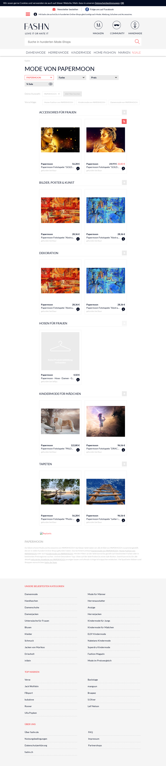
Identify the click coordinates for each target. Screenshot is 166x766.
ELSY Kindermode (97, 634)
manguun (92, 686)
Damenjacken (31, 614)
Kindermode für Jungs (99, 620)
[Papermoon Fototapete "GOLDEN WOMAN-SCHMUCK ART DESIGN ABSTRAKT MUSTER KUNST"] (78, 169)
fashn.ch (29, 752)
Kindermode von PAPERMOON (91, 102)
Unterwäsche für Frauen (37, 620)
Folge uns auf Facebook (102, 9)
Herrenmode (58, 52)
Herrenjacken (94, 614)
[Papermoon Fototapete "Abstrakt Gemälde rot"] (78, 239)
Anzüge (91, 607)
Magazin (98, 33)
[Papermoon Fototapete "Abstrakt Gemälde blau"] (123, 239)
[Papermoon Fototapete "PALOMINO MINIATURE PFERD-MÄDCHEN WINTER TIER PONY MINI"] (78, 450)
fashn (27, 60)
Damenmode (36, 52)
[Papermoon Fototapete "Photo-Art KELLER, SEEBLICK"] (78, 520)
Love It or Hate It (36, 33)
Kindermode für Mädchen (101, 627)
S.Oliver (92, 699)
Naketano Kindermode (99, 640)
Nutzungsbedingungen (36, 738)
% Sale (29, 84)
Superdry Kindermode (99, 647)
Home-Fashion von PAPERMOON (58, 102)
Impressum (93, 738)
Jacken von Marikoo (35, 647)
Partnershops (95, 745)
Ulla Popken (31, 712)
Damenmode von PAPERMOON (124, 102)
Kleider (28, 634)
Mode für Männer (97, 594)
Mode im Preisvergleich (100, 660)
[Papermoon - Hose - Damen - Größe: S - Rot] (78, 380)
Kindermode (81, 52)
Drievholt (29, 653)
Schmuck (29, 640)
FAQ (90, 732)
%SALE (136, 52)
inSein (28, 660)
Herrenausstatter (96, 600)
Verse (27, 679)
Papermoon (47, 163)
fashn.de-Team (51, 562)
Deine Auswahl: (33, 93)
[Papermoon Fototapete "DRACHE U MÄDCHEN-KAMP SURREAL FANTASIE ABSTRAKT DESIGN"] (123, 450)
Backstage (93, 679)
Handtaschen (31, 600)
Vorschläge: (30, 102)
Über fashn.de (32, 732)
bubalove (29, 699)
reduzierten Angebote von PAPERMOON (48, 559)
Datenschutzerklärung (36, 745)
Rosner (28, 706)
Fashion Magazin (96, 653)
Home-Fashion (105, 52)
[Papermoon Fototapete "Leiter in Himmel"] (123, 520)
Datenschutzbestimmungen (107, 3)
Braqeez (92, 693)
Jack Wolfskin (32, 686)
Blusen (28, 627)
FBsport (29, 693)
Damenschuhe (32, 607)
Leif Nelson (93, 706)
